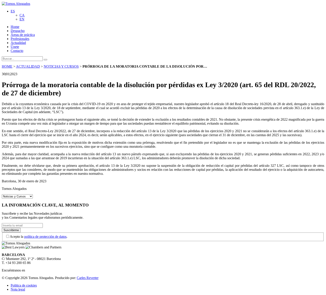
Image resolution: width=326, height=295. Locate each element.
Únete (15, 47)
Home (15, 27)
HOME (7, 66)
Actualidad (18, 43)
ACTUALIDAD (28, 66)
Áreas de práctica (23, 35)
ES (13, 11)
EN (22, 19)
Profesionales (20, 39)
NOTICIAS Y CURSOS (61, 66)
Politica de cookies (24, 285)
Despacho (18, 31)
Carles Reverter (87, 278)
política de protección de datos (45, 236)
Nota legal (18, 289)
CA (22, 15)
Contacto (17, 51)
